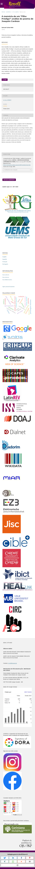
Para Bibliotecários (7, 279)
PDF (5, 79)
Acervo (8, 12)
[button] (5, 857)
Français (4, 261)
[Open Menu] (1, 3)
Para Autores (5, 277)
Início (3, 12)
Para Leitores (5, 275)
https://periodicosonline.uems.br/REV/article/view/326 (16, 165)
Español (4, 259)
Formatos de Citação (10, 169)
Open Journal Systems (8, 286)
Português (5, 264)
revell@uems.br (12, 663)
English (4, 257)
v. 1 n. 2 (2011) (15, 12)
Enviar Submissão (9, 179)
